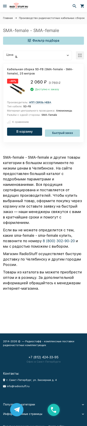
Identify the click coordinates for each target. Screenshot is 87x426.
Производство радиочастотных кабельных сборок (52, 18)
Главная (8, 18)
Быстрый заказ (62, 132)
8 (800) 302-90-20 (59, 241)
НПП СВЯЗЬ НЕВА (40, 102)
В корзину (24, 131)
